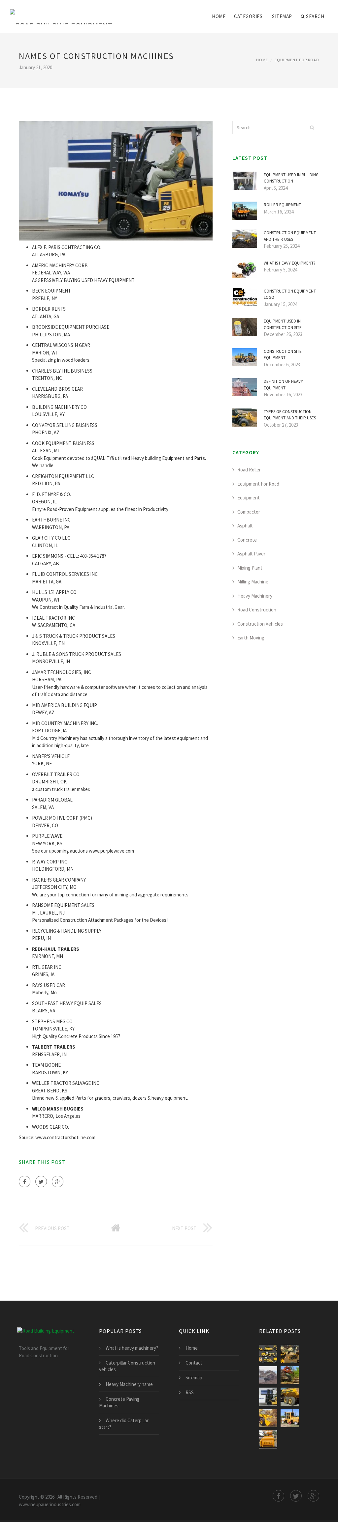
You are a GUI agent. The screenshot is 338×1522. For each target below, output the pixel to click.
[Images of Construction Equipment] (290, 1397)
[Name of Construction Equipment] (268, 1397)
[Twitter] (41, 1181)
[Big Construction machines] (268, 1375)
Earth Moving (250, 637)
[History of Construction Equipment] (290, 1418)
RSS (190, 1392)
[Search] (312, 127)
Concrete (247, 540)
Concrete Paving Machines (119, 1402)
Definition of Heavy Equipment (283, 385)
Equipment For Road (297, 59)
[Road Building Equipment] (61, 12)
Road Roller (249, 469)
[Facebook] (24, 1181)
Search (315, 16)
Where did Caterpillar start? (124, 1423)
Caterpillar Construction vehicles (127, 1366)
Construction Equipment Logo (290, 294)
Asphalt (245, 525)
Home (218, 16)
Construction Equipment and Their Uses (290, 236)
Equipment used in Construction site (283, 324)
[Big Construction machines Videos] (290, 1375)
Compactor (248, 512)
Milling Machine (252, 581)
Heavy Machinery (254, 596)
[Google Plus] (57, 1181)
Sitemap (282, 16)
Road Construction (256, 609)
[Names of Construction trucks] (268, 1354)
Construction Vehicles (260, 624)
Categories (248, 16)
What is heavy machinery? (132, 1348)
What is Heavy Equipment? (290, 263)
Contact (194, 1363)
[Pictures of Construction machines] (290, 1354)
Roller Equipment (282, 205)
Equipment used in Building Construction (291, 178)
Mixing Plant (249, 568)
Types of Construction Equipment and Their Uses (290, 415)
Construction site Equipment (283, 355)
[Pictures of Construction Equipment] (268, 1418)
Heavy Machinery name (129, 1384)
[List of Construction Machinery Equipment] (268, 1439)
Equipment (248, 497)
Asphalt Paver (251, 553)
